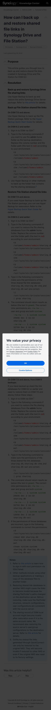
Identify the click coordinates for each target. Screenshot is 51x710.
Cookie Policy (32, 351)
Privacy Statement (17, 351)
